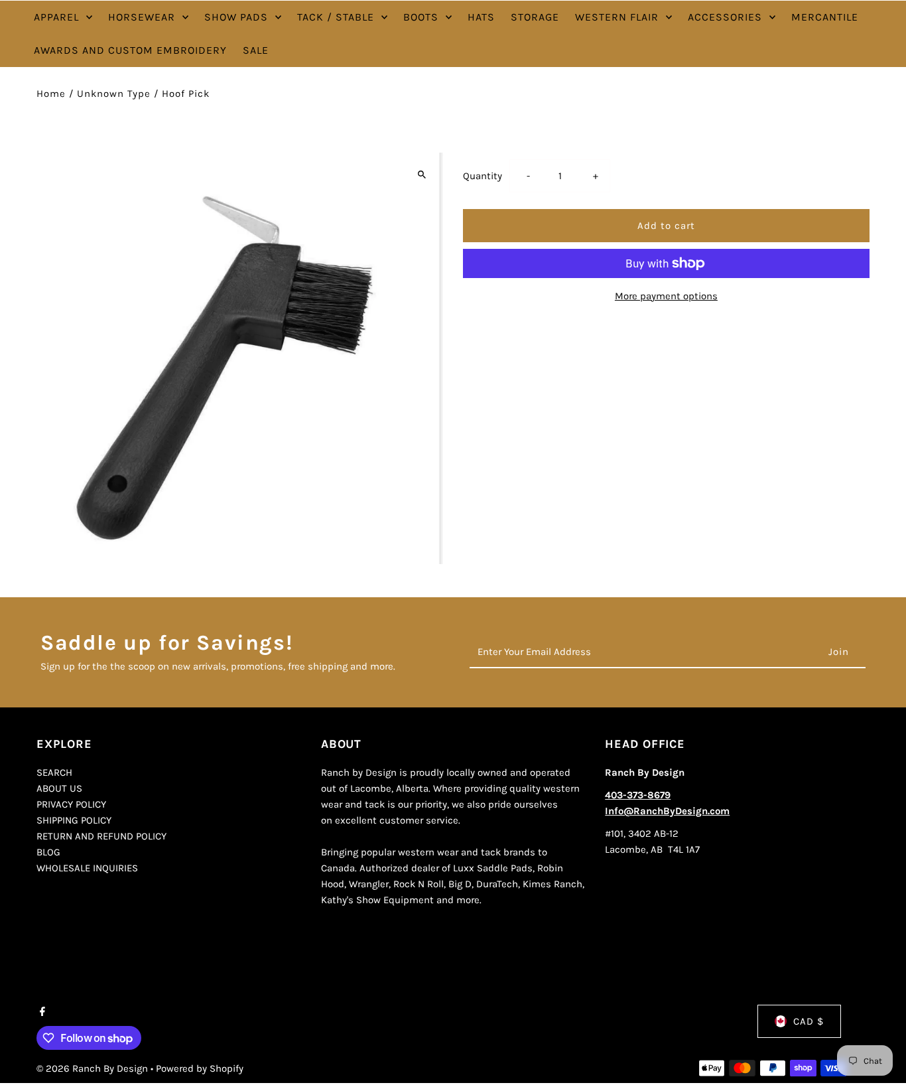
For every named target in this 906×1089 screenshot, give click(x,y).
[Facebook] (40, 1012)
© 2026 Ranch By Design (93, 1068)
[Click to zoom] (421, 174)
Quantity (482, 176)
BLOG (48, 852)
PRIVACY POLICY (71, 804)
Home (51, 94)
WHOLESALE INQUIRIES (87, 868)
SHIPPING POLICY (73, 820)
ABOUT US (59, 788)
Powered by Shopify (199, 1068)
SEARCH (54, 772)
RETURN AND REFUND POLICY (101, 836)
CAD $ (808, 1021)
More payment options (666, 296)
